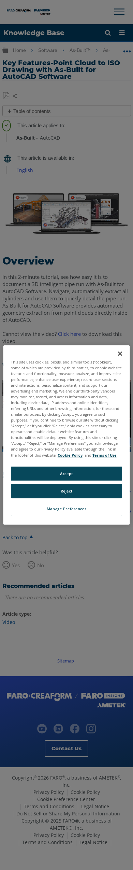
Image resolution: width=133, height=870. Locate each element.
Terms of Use (104, 455)
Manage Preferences (66, 508)
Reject (66, 491)
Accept (66, 473)
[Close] (120, 353)
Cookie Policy (70, 455)
